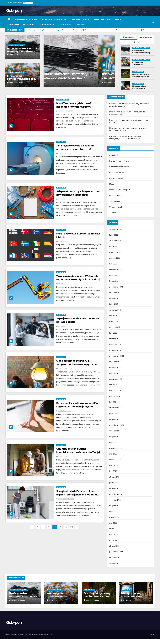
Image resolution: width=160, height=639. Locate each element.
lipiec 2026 (113, 235)
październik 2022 (116, 494)
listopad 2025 (114, 281)
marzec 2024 (114, 396)
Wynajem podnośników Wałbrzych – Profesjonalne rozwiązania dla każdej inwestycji (77, 279)
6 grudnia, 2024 (65, 411)
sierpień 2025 (114, 298)
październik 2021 (116, 552)
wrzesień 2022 (115, 500)
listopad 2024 (115, 350)
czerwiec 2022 (115, 517)
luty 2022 (113, 540)
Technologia (65, 25)
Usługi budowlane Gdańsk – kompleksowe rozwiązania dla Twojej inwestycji (78, 452)
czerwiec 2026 (115, 241)
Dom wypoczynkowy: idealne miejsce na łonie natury (141, 76)
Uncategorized (115, 207)
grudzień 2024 (115, 344)
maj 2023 (113, 454)
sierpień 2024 (115, 367)
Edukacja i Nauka (80, 19)
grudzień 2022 (115, 483)
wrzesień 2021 (115, 557)
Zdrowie (80, 25)
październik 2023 (116, 425)
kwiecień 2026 (115, 252)
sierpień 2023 (114, 436)
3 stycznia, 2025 (65, 153)
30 (71, 527)
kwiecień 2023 (115, 460)
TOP (138, 42)
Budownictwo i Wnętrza (54, 19)
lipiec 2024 (113, 373)
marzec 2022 (114, 534)
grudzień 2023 (115, 413)
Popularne (147, 37)
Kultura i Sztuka (102, 19)
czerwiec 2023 (115, 448)
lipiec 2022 (113, 511)
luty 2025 (113, 333)
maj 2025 (113, 316)
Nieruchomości (46, 25)
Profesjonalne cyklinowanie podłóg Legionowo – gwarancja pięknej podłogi (77, 407)
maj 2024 (113, 385)
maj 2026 (113, 246)
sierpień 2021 (114, 563)
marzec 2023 (114, 465)
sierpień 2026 (115, 229)
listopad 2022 (114, 488)
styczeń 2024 (115, 408)
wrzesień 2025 (115, 293)
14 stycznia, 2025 (65, 111)
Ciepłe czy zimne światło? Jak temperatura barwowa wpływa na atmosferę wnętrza (76, 364)
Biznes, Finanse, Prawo (26, 19)
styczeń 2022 (114, 546)
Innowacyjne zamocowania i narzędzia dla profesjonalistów (22, 79)
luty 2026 (113, 264)
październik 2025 (116, 287)
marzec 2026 (114, 258)
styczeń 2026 (114, 269)
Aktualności (130, 37)
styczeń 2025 (114, 339)
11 (60, 527)
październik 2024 (116, 356)
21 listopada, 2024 (66, 456)
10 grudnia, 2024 (65, 368)
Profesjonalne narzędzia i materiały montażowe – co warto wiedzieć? (22, 51)
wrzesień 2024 (115, 362)
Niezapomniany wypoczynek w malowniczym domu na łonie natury (142, 89)
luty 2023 (113, 471)
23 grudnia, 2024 (65, 241)
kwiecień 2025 (115, 321)
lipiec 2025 (113, 304)
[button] (153, 22)
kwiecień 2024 (115, 390)
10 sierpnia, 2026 (16, 55)
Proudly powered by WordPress (16, 634)
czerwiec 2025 (115, 310)
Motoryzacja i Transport (21, 25)
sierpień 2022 (114, 506)
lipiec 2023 (113, 442)
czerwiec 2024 (115, 379)
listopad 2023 (114, 419)
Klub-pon (13, 10)
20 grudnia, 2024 (65, 284)
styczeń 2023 (114, 477)
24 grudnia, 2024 (65, 199)
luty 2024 (113, 402)
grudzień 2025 (115, 275)
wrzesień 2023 (115, 431)
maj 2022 (113, 523)
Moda (118, 19)
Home (153, 634)
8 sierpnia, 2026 (92, 600)
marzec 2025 (114, 327)
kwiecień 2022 (115, 529)
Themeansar (47, 634)
